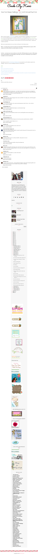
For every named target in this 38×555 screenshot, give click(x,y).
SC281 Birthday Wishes (16, 269)
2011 (13, 243)
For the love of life (16, 489)
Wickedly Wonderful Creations (18, 542)
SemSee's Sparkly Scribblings (18, 523)
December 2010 (16, 245)
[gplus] (17, 197)
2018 (13, 235)
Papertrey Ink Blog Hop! (16, 261)
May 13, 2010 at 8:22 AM (7, 134)
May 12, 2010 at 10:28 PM (7, 126)
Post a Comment (5, 167)
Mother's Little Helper (17, 504)
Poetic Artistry (15, 512)
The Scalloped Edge (16, 534)
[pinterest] (23, 197)
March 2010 (16, 287)
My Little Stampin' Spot (17, 507)
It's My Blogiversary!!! (20, 210)
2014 (13, 240)
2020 (13, 233)
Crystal (4, 96)
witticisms (14, 543)
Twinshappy (15, 539)
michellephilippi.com (16, 502)
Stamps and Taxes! (16, 531)
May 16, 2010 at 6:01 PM (7, 149)
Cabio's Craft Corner (16, 480)
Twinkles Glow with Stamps (18, 538)
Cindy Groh (5, 156)
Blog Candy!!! (19, 214)
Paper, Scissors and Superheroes (18, 510)
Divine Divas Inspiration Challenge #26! (19, 280)
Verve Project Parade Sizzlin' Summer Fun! (19, 257)
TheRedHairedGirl (16, 535)
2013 (13, 241)
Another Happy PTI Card (16, 263)
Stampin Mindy (6, 106)
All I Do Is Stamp (16, 476)
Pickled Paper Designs (17, 511)
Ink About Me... (15, 495)
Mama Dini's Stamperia (17, 500)
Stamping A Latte (16, 530)
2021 (13, 232)
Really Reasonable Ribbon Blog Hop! (18, 285)
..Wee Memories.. (16, 474)
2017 (13, 236)
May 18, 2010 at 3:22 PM (7, 154)
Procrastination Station (17, 515)
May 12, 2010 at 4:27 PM (7, 115)
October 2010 (16, 248)
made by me (15, 499)
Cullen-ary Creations (16, 484)
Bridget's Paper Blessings (17, 479)
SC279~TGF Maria (16, 282)
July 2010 (15, 251)
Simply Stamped (15, 524)
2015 (13, 239)
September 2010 (16, 249)
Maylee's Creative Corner (17, 501)
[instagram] (21, 197)
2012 (13, 242)
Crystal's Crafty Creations (17, 483)
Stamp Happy (15, 528)
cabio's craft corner (6, 111)
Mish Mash (14, 503)
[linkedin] (19, 197)
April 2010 (15, 286)
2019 (13, 234)
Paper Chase (15, 509)
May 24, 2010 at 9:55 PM (7, 165)
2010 (13, 244)
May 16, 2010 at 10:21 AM (7, 143)
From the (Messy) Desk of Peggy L (19, 490)
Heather (4, 124)
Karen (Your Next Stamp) (7, 128)
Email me (13, 200)
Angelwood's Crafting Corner (18, 478)
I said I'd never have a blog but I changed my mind (18, 493)
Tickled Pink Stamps (16, 537)
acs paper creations (16, 475)
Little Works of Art (16, 498)
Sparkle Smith (15, 526)
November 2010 (16, 247)
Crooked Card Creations (17, 482)
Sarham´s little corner (16, 518)
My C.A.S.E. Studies (16, 506)
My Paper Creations (16, 508)
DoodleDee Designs (16, 487)
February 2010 (16, 288)
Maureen (4, 161)
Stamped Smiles (15, 529)
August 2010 (16, 250)
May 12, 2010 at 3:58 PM (7, 109)
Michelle (4, 89)
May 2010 (15, 254)
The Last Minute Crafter (17, 533)
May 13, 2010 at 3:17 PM (7, 139)
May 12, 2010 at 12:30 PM (7, 104)
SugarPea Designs (16, 532)
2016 (13, 237)
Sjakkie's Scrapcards (16, 525)
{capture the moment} (17, 546)
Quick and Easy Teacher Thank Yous (18, 283)
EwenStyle (14, 488)
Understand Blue (16, 540)
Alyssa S (4, 136)
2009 (13, 291)
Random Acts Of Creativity (17, 516)
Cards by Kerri (19, 6)
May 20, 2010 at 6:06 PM (7, 159)
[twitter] (15, 197)
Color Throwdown (16, 481)
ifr (13, 494)
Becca (4, 145)
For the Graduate (15, 266)
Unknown (5, 151)
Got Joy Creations (16, 491)
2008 (13, 292)
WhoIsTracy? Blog (16, 541)
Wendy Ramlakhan (6, 117)
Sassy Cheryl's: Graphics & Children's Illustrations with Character (18, 520)
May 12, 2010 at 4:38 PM (7, 122)
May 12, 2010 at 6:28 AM (7, 94)
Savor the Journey (16, 522)
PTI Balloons (15, 264)
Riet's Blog (14, 517)
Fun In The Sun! (15, 273)
